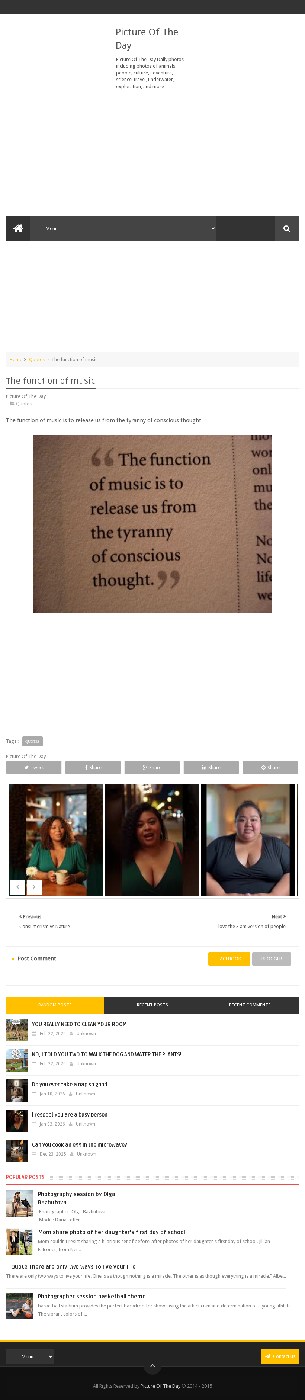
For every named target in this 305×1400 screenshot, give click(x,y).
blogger (271, 958)
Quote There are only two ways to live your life (73, 1266)
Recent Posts (152, 1005)
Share (95, 767)
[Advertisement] (152, 153)
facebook (229, 958)
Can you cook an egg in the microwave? (79, 1145)
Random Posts (55, 1005)
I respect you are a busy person (69, 1115)
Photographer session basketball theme (92, 1296)
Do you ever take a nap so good (69, 1085)
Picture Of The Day (160, 1386)
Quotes (37, 359)
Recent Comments (250, 1005)
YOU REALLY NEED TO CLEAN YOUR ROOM (79, 1024)
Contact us (283, 1356)
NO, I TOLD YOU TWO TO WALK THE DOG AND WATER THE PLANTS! (107, 1054)
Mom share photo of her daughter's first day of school (111, 1232)
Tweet (37, 767)
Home (16, 359)
